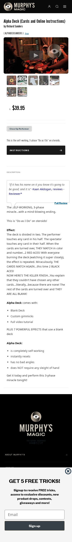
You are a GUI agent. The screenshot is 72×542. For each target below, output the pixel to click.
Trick (27, 33)
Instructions (19, 150)
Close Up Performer (19, 128)
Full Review (61, 203)
